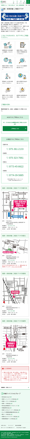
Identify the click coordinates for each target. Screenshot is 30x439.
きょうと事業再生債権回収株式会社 (10, 412)
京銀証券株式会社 (6, 408)
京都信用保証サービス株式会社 (9, 418)
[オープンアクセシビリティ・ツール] (2, 9)
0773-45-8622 (16, 166)
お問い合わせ (3, 425)
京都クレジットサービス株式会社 (9, 399)
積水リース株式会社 (6, 414)
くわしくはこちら (15, 266)
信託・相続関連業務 (20, 5)
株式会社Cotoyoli (6, 397)
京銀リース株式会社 (6, 403)
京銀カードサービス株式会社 (8, 401)
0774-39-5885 (16, 175)
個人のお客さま (12, 5)
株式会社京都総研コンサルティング (10, 405)
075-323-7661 (16, 157)
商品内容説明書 (18, 425)
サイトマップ (10, 425)
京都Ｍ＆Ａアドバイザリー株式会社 (10, 416)
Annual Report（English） (21, 427)
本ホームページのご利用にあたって (7, 427)
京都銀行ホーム (4, 5)
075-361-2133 (16, 149)
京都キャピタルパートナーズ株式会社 (10, 410)
